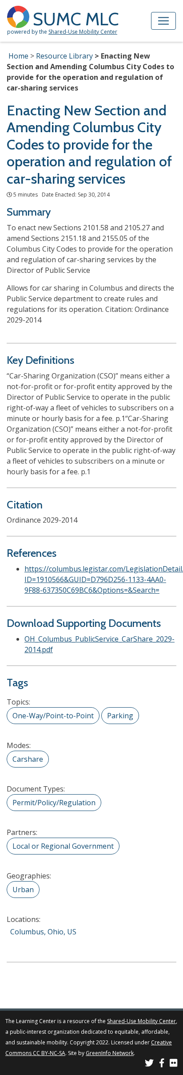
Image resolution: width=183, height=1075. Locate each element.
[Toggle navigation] (163, 21)
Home (18, 56)
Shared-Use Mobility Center (82, 31)
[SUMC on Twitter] (149, 1064)
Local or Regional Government (63, 846)
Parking (120, 716)
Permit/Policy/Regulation (53, 802)
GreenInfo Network (110, 1053)
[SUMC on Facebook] (161, 1064)
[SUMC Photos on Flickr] (174, 1064)
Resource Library (64, 56)
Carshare (27, 759)
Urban (23, 889)
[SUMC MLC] (20, 16)
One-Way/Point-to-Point (53, 716)
